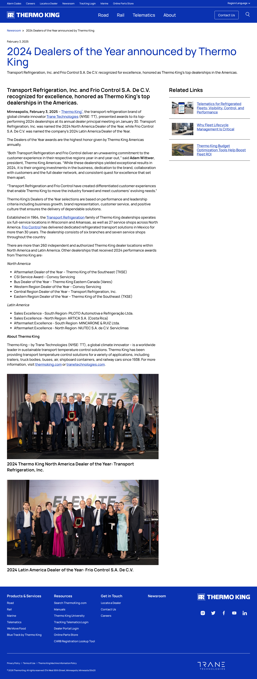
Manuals (59, 609)
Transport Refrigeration (66, 217)
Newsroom (68, 3)
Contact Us (226, 15)
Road (103, 15)
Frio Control (31, 227)
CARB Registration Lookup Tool (74, 641)
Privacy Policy (13, 663)
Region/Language (237, 3)
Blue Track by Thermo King (24, 635)
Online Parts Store (123, 3)
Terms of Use (29, 663)
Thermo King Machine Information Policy (57, 663)
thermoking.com (48, 364)
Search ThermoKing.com (70, 603)
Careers (30, 3)
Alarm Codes (14, 3)
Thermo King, (72, 111)
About (169, 15)
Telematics (144, 15)
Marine (104, 3)
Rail (120, 15)
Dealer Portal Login (66, 628)
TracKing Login (87, 3)
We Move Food (16, 628)
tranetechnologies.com (85, 364)
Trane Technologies (62, 116)
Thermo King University (69, 616)
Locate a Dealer (49, 3)
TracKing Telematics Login (71, 622)
